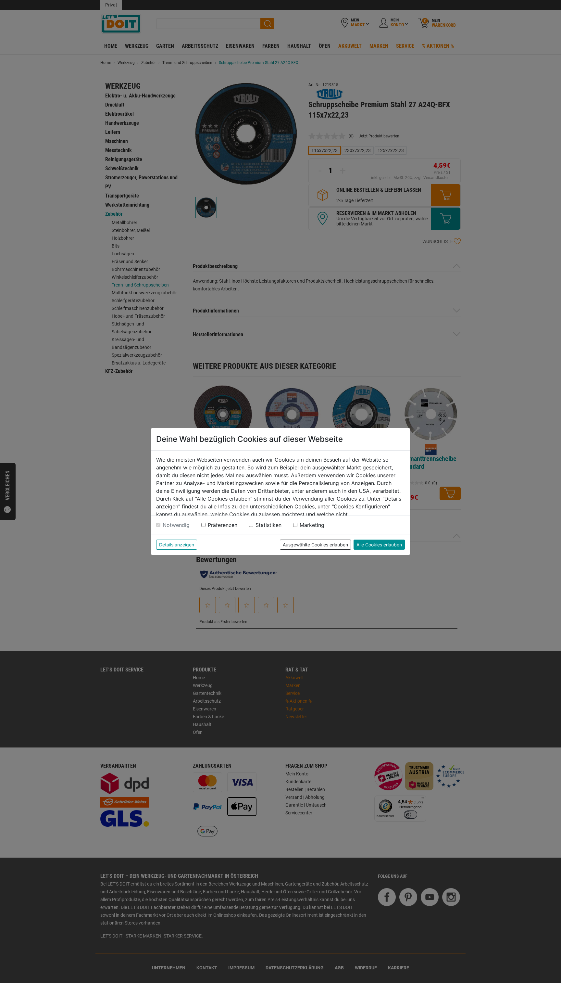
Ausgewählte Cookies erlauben (315, 544)
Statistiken (268, 525)
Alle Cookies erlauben (379, 544)
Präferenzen (222, 525)
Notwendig (176, 525)
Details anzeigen (176, 544)
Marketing (312, 525)
